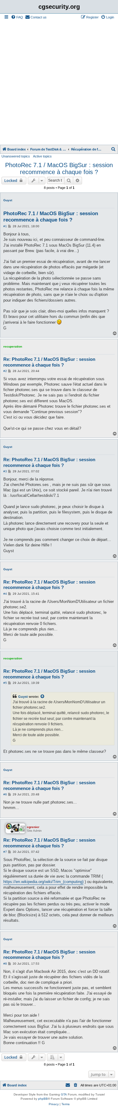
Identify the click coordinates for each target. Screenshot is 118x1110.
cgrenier (33, 827)
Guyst (7, 200)
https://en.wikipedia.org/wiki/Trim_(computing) (43, 881)
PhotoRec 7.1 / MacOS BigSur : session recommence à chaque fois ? (59, 168)
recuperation (12, 346)
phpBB (43, 1098)
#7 (5, 851)
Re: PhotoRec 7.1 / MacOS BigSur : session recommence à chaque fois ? (49, 362)
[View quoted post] (42, 696)
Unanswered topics (16, 156)
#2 (5, 371)
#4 (5, 593)
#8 (5, 963)
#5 (5, 682)
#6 (5, 794)
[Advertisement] (59, 83)
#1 (5, 226)
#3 (5, 471)
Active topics (42, 156)
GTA (64, 1094)
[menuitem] (17, 17)
